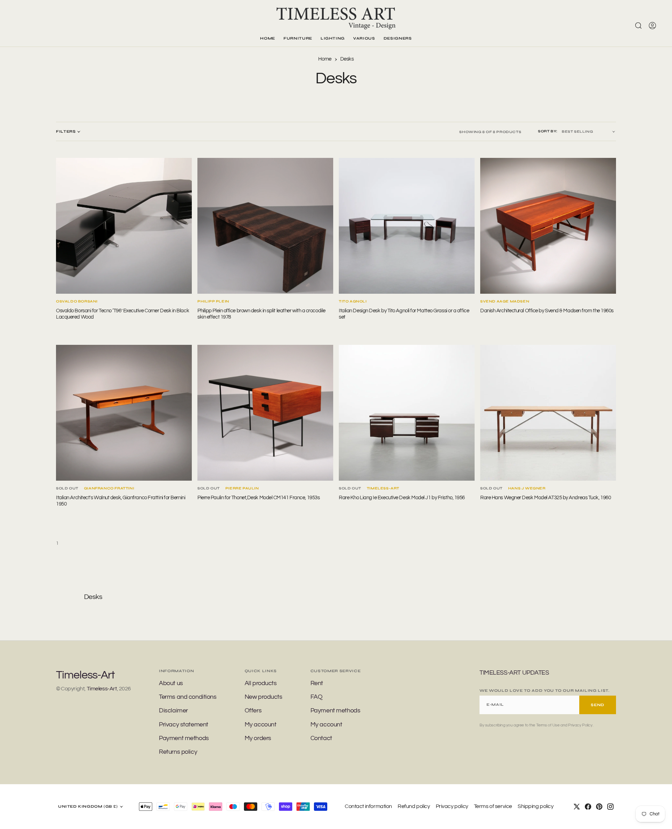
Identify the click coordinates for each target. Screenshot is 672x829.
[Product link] (124, 226)
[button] (652, 25)
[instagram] (610, 806)
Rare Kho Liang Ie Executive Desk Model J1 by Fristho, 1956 (402, 497)
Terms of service (493, 806)
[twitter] (576, 806)
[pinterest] (599, 806)
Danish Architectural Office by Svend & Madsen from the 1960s (547, 310)
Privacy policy (452, 806)
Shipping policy (536, 806)
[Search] (638, 25)
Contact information (368, 806)
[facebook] (588, 806)
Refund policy (414, 806)
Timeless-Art (102, 688)
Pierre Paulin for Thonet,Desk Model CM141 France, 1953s (258, 497)
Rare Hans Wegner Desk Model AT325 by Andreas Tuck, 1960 (545, 497)
